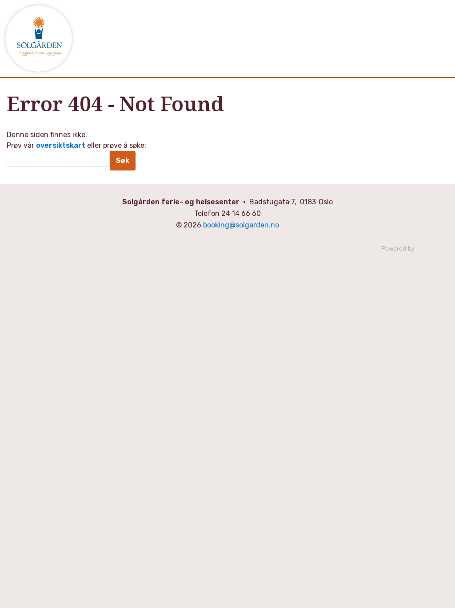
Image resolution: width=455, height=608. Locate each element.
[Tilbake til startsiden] (38, 38)
